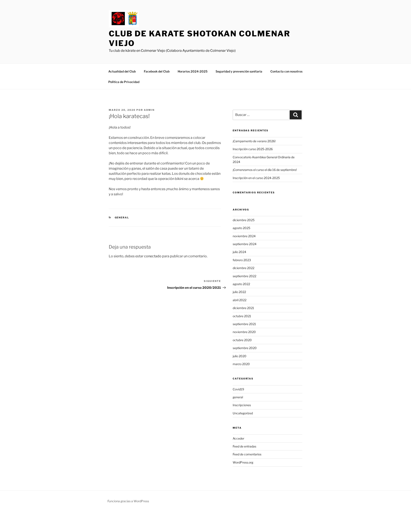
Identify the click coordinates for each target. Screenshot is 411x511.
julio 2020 (239, 356)
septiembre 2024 (244, 244)
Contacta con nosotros (286, 71)
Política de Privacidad (123, 82)
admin (149, 109)
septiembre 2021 (244, 324)
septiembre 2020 (245, 348)
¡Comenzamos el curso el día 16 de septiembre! (265, 170)
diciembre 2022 (243, 268)
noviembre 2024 (244, 236)
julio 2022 (239, 292)
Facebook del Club (157, 71)
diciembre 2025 (244, 220)
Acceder (238, 438)
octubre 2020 (242, 340)
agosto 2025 (241, 228)
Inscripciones (242, 405)
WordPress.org (243, 462)
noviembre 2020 (244, 332)
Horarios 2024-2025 (192, 71)
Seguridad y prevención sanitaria (239, 71)
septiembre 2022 (244, 276)
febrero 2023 (242, 260)
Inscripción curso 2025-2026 (253, 149)
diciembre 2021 (243, 308)
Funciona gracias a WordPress (128, 501)
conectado (152, 256)
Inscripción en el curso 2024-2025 (256, 178)
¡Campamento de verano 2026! (254, 141)
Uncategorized (243, 413)
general (122, 217)
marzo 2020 (241, 364)
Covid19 (238, 389)
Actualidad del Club (122, 71)
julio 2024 (239, 252)
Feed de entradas (244, 446)
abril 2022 (239, 300)
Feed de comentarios (247, 454)
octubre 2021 (242, 316)
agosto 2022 (241, 284)
